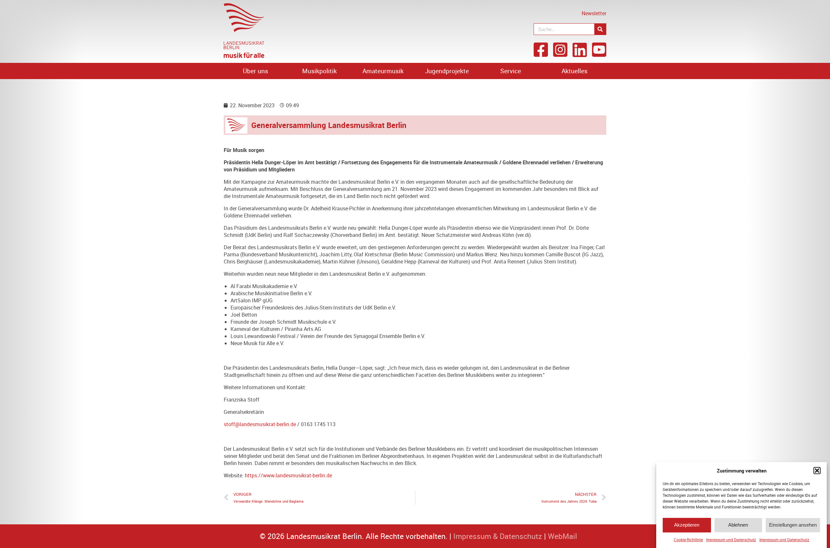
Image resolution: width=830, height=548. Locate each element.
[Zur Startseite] (244, 56)
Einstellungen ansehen (793, 525)
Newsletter (594, 13)
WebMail (562, 536)
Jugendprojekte (447, 71)
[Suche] (600, 29)
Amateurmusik (383, 71)
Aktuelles (574, 71)
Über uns (255, 71)
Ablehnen (738, 525)
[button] (817, 470)
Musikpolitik (319, 71)
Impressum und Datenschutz (731, 539)
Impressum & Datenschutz (497, 536)
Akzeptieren (686, 525)
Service (510, 71)
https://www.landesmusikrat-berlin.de (288, 475)
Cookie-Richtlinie (688, 539)
